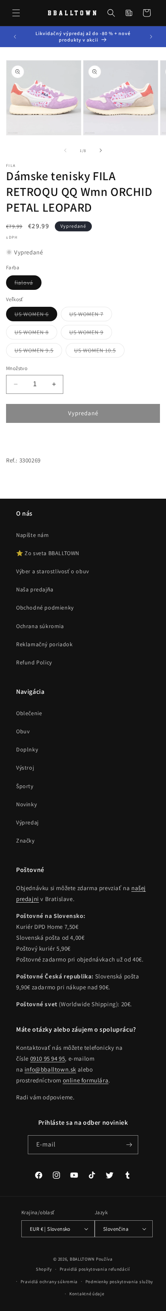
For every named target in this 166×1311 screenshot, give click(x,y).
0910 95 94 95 (47, 1058)
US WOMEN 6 (36, 315)
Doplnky (27, 749)
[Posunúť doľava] (65, 150)
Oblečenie (29, 713)
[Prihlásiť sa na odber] (129, 1144)
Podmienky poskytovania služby (119, 1281)
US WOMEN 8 (36, 333)
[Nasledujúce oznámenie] (151, 37)
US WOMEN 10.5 (99, 352)
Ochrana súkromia (40, 626)
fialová (28, 284)
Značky (25, 840)
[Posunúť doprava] (101, 150)
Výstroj (25, 767)
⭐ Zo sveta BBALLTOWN (47, 553)
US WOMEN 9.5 (38, 352)
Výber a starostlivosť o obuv (52, 571)
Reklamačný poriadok (44, 644)
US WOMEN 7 (90, 315)
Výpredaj (27, 822)
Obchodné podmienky (45, 607)
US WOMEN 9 (90, 333)
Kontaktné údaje (86, 1293)
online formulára (86, 1080)
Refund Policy (34, 662)
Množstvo (16, 368)
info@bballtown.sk (50, 1069)
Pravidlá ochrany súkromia (49, 1281)
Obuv (22, 731)
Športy (24, 786)
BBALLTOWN (82, 1259)
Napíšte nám (32, 535)
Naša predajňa (35, 589)
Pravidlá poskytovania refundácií (95, 1269)
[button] (16, 13)
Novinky (26, 804)
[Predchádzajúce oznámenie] (15, 37)
